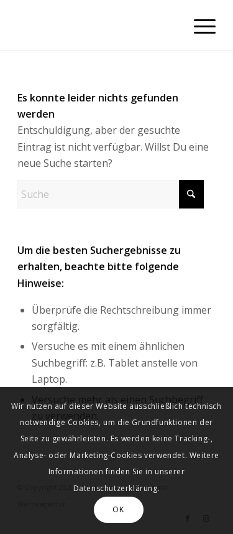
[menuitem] (198, 25)
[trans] (96, 25)
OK (118, 509)
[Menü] (198, 25)
